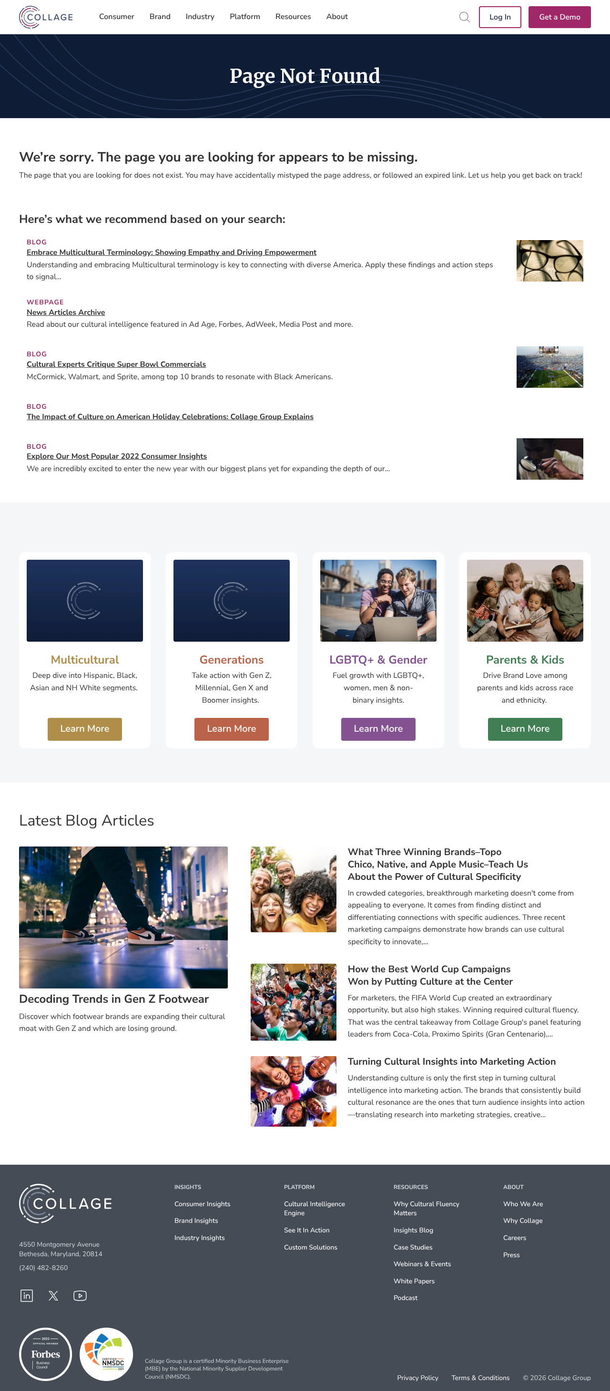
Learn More (84, 729)
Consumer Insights (202, 1204)
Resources (293, 16)
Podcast (405, 1297)
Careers (514, 1237)
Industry (200, 16)
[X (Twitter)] (53, 1295)
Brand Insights (196, 1220)
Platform (245, 16)
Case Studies (413, 1247)
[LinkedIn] (26, 1295)
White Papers (414, 1281)
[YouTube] (80, 1295)
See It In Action (307, 1230)
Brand (160, 16)
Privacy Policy (417, 1378)
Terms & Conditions (480, 1378)
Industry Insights (199, 1237)
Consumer (116, 16)
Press (511, 1255)
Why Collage (523, 1220)
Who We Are (523, 1204)
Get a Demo (559, 17)
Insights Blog (413, 1230)
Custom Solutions (310, 1247)
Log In (500, 17)
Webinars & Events (422, 1264)
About (337, 16)
